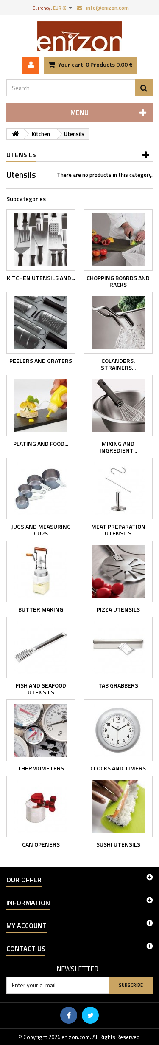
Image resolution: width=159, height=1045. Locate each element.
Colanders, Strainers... (118, 364)
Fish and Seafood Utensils (41, 689)
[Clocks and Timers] (118, 730)
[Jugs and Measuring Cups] (40, 488)
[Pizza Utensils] (118, 571)
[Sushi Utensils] (118, 806)
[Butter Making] (40, 571)
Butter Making (40, 609)
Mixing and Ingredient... (118, 447)
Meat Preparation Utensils (118, 530)
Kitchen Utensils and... (41, 277)
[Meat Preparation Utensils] (118, 488)
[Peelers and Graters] (40, 323)
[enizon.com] (79, 36)
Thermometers (40, 768)
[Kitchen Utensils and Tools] (40, 240)
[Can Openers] (40, 806)
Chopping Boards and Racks (118, 281)
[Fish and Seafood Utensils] (40, 647)
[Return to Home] (15, 134)
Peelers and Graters (40, 360)
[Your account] (30, 65)
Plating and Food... (40, 443)
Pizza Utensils (118, 609)
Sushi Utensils (118, 844)
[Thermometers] (40, 730)
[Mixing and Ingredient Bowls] (118, 405)
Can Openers (41, 844)
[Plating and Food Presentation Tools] (40, 405)
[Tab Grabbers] (118, 647)
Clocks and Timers (118, 768)
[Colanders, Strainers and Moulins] (118, 323)
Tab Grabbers (118, 685)
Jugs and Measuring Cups (41, 530)
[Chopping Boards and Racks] (118, 240)
